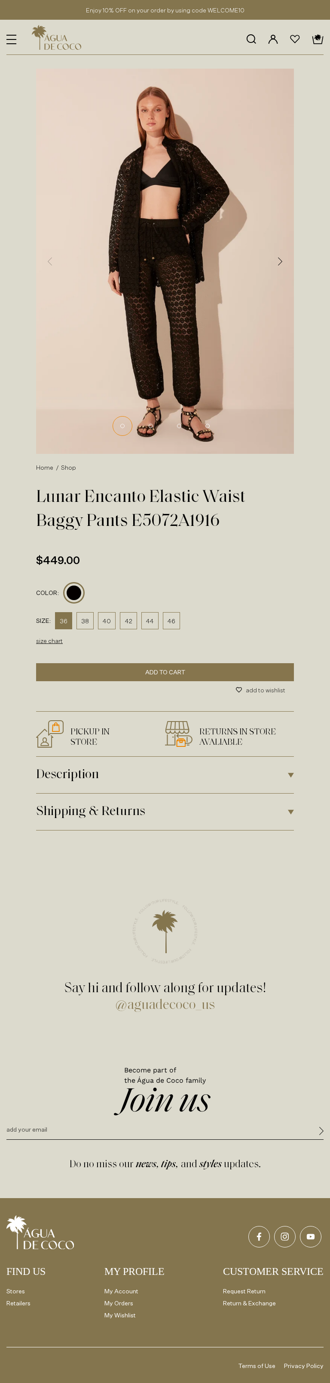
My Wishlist (120, 1315)
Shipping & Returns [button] (90, 811)
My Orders (118, 1303)
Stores (15, 1291)
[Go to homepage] (40, 1232)
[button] (11, 39)
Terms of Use (256, 1365)
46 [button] (171, 621)
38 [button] (85, 621)
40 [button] (107, 621)
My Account (121, 1291)
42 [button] (128, 621)
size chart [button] (49, 640)
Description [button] (67, 775)
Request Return (244, 1291)
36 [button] (63, 621)
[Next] (280, 261)
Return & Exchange (249, 1303)
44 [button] (150, 621)
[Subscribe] (321, 1132)
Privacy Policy (304, 1365)
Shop (68, 467)
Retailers (18, 1303)
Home (45, 467)
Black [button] (74, 593)
